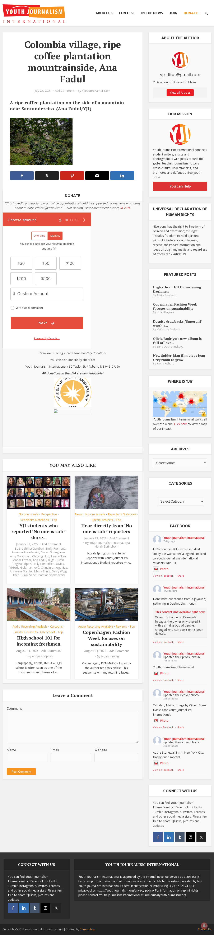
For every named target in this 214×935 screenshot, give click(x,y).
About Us (104, 13)
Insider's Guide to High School (34, 632)
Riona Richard (165, 363)
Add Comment (64, 91)
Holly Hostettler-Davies (48, 564)
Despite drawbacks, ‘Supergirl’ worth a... (177, 323)
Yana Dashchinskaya (170, 346)
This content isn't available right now (180, 612)
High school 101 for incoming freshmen (39, 641)
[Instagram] (190, 837)
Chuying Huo (40, 556)
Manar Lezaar (21, 560)
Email (55, 750)
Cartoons (56, 626)
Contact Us (204, 929)
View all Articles (180, 92)
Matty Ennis (42, 571)
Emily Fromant (55, 548)
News (79, 514)
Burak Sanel (28, 575)
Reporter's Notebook (34, 520)
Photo (164, 569)
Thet (16, 575)
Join (173, 13)
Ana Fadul (39, 560)
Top (54, 520)
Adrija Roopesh (42, 656)
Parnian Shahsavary (51, 575)
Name (11, 750)
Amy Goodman (20, 556)
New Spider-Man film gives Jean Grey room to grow (179, 357)
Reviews (121, 626)
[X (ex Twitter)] (201, 837)
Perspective (49, 514)
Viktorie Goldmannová (24, 567)
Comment (14, 708)
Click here (180, 424)
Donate (191, 13)
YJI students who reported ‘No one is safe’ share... (38, 531)
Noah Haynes (110, 656)
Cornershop (87, 929)
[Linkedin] (169, 837)
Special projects (102, 520)
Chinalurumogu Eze (54, 567)
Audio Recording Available (30, 626)
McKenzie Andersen (169, 329)
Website (100, 750)
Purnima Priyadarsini (25, 552)
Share (180, 575)
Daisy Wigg (59, 571)
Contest (127, 13)
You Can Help (180, 186)
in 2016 (125, 208)
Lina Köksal (58, 556)
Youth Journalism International (109, 543)
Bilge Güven (56, 560)
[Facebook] (158, 837)
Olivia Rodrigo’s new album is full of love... (177, 340)
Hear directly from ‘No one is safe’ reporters (106, 528)
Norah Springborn (53, 552)
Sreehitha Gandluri (31, 548)
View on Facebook (163, 575)
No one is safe (28, 514)
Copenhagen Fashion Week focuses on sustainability (106, 638)
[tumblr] (180, 837)
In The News (152, 13)
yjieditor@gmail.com (96, 91)
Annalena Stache (21, 571)
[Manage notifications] (204, 925)
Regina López (22, 564)
